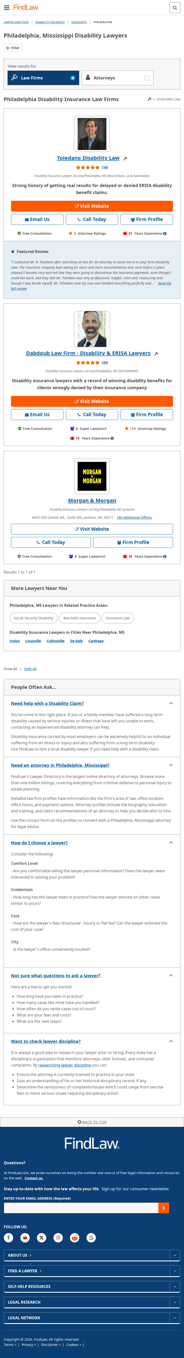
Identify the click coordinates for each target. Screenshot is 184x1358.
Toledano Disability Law (88, 157)
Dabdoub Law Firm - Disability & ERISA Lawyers (88, 352)
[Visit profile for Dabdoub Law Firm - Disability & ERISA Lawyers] (92, 329)
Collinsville (55, 641)
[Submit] (163, 1208)
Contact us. (34, 1178)
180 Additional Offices (134, 517)
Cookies (73, 1344)
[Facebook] (8, 1237)
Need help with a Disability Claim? (47, 703)
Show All (10, 668)
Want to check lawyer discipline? (46, 1041)
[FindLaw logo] (28, 7)
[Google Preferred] (91, 1237)
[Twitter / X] (41, 1237)
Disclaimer (50, 1344)
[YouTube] (25, 1237)
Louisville (33, 641)
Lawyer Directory (16, 22)
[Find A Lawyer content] (175, 1271)
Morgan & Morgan (92, 500)
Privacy (28, 1344)
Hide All (30, 668)
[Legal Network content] (175, 1318)
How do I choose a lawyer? (39, 843)
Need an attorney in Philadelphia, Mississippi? (60, 765)
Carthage (96, 641)
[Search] (175, 7)
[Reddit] (74, 1237)
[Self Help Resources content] (175, 1286)
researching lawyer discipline (64, 1065)
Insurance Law (118, 618)
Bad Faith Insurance (79, 618)
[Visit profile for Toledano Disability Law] (92, 134)
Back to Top (94, 1122)
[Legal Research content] (175, 1302)
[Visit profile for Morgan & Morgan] (92, 476)
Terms (9, 1344)
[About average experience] (165, 233)
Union (15, 641)
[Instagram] (58, 1237)
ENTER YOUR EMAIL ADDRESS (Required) (37, 1198)
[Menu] (7, 7)
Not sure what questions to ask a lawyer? (55, 975)
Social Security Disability (33, 618)
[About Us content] (175, 1255)
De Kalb (76, 641)
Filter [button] (15, 47)
